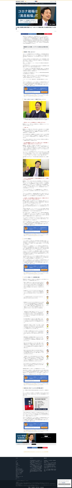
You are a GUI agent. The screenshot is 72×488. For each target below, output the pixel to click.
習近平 (38, 466)
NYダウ (38, 467)
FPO (28, 451)
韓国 (38, 461)
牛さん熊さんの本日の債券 (38, 470)
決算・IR (42, 3)
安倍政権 (40, 468)
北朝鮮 (31, 463)
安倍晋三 (31, 462)
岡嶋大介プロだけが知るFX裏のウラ (20, 470)
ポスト (40, 447)
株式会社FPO (25, 94)
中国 (35, 468)
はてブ (34, 447)
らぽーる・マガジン (36, 464)
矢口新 (37, 466)
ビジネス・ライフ (32, 3)
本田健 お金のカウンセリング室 (19, 476)
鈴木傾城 (33, 462)
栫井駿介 (38, 468)
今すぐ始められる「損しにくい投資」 (30, 1)
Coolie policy (63, 482)
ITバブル (31, 451)
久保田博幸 (39, 469)
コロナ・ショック (35, 451)
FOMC (39, 464)
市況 (39, 3)
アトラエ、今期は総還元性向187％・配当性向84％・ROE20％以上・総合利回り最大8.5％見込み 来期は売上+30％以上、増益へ (50, 467)
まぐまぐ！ (27, 480)
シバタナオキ (40, 461)
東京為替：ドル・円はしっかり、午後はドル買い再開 (50, 462)
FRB (31, 469)
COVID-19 (25, 451)
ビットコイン (33, 463)
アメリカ (37, 460)
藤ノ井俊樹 (46, 451)
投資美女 (17, 475)
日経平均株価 (33, 470)
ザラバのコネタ (17, 477)
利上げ (36, 467)
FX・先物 (23, 3)
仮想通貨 (40, 467)
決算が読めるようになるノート (38, 463)
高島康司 (37, 461)
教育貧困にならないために (36, 465)
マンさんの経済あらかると (35, 469)
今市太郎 (31, 464)
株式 (20, 3)
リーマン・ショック (41, 451)
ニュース (17, 3)
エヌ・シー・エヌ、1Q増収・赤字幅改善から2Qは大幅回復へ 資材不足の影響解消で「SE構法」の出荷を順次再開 (50, 470)
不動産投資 (27, 3)
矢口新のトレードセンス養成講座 (19, 471)
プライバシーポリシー (43, 234)
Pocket (45, 447)
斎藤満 (32, 464)
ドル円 (36, 468)
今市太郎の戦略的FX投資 (32, 460)
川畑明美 (33, 468)
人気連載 (36, 3)
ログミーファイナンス (37, 462)
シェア (29, 447)
